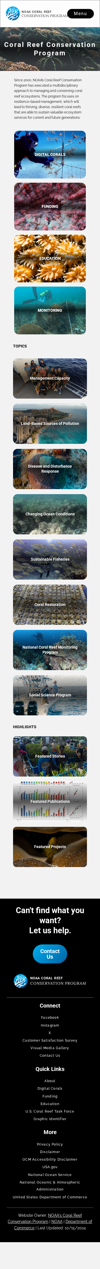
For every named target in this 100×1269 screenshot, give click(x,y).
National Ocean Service (50, 1175)
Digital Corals (50, 1089)
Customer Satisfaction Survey (50, 1040)
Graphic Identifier (50, 1119)
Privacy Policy (50, 1144)
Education (50, 1104)
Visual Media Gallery (50, 1048)
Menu (80, 13)
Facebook (50, 1018)
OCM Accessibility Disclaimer (50, 1159)
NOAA (56, 1221)
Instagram (50, 1025)
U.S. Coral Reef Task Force (50, 1111)
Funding (50, 1096)
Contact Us (50, 954)
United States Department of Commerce (50, 1197)
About (49, 1081)
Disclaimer (50, 1152)
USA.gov (50, 1167)
